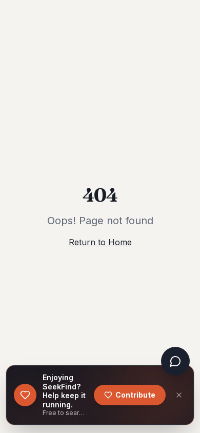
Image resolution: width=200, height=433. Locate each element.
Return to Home (100, 242)
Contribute (135, 394)
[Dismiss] (179, 395)
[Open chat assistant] (175, 361)
